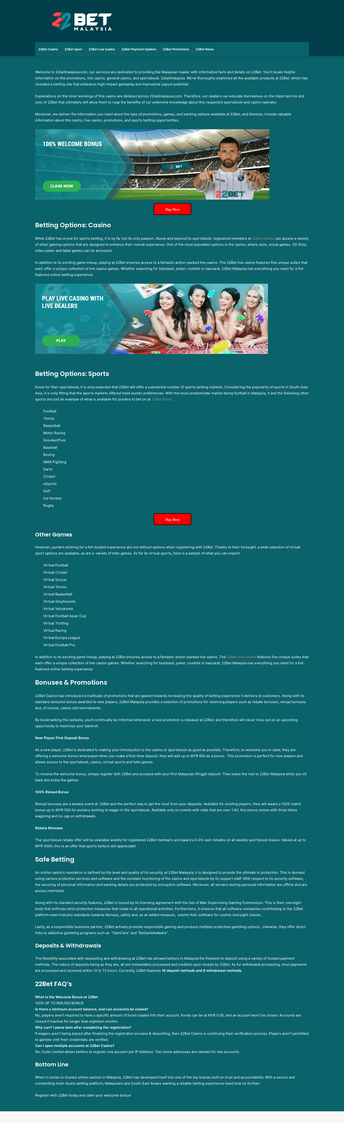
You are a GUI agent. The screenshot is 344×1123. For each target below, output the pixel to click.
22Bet (263, 238)
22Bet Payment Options (138, 49)
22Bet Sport (73, 49)
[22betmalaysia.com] (82, 21)
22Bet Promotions (176, 49)
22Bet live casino (241, 657)
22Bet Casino (48, 49)
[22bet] (152, 196)
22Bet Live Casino (102, 49)
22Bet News (205, 49)
